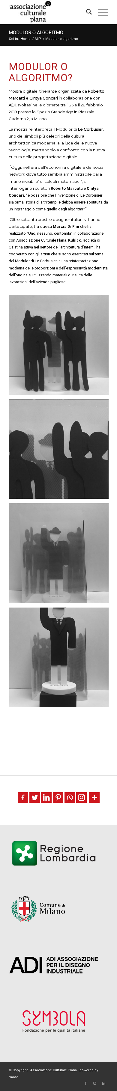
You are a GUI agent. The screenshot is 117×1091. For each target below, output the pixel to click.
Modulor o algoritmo (36, 32)
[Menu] (100, 12)
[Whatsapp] (69, 797)
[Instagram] (81, 797)
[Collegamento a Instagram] (94, 1083)
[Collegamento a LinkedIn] (103, 1083)
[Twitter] (34, 797)
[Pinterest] (58, 797)
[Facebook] (23, 797)
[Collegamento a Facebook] (85, 1083)
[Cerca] (86, 12)
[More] (94, 797)
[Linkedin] (46, 797)
